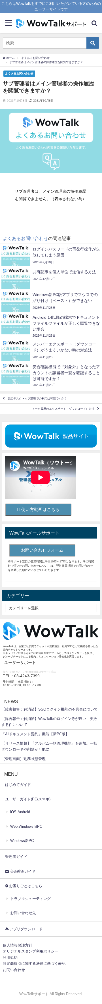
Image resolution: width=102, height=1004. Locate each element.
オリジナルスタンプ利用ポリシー (30, 951)
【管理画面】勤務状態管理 (23, 759)
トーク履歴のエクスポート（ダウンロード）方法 (63, 408)
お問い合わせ (14, 970)
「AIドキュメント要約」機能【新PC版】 (35, 734)
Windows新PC (22, 840)
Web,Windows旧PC (26, 826)
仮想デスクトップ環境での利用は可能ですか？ (37, 398)
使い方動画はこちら (40, 509)
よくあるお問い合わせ (19, 73)
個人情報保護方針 (17, 945)
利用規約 (10, 957)
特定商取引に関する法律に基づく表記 (34, 963)
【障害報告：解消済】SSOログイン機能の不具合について (49, 709)
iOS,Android (20, 812)
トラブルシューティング (30, 899)
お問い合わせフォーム (42, 550)
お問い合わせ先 (23, 913)
